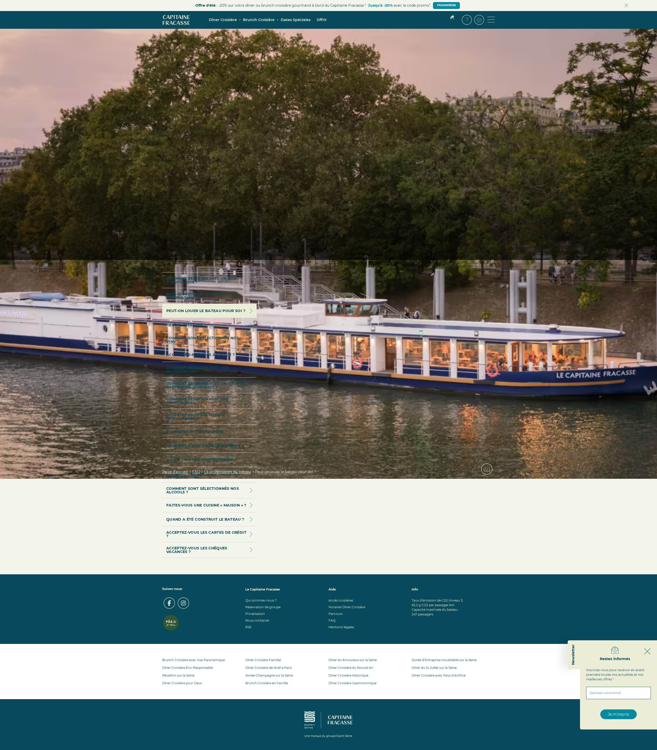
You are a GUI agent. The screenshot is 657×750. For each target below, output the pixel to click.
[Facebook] (169, 603)
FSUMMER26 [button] (446, 5)
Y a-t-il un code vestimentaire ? (201, 459)
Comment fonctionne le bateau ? (203, 445)
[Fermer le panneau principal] (647, 651)
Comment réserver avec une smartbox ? (197, 401)
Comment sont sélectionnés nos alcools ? (202, 490)
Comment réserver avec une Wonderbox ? (197, 369)
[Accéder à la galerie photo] (489, 471)
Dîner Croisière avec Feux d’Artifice (439, 675)
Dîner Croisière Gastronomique (352, 683)
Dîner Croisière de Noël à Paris (268, 668)
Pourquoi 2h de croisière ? (196, 431)
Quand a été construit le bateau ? (205, 519)
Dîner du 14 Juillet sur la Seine (434, 668)
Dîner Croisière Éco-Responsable (187, 668)
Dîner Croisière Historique (348, 675)
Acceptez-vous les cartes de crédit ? (206, 534)
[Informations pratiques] (467, 20)
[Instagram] (183, 603)
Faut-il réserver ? (186, 325)
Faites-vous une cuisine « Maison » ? (206, 505)
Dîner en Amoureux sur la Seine (352, 660)
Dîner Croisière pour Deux (182, 683)
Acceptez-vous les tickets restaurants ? (195, 417)
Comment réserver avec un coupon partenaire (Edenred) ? (205, 385)
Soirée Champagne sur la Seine (269, 675)
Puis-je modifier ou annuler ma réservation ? (201, 296)
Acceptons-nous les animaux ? (200, 354)
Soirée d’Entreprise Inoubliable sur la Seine (444, 660)
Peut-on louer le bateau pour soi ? (205, 310)
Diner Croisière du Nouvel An (350, 668)
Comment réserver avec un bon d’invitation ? (201, 280)
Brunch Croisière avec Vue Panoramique (193, 660)
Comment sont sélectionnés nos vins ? (202, 340)
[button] (455, 20)
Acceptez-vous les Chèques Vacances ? (196, 550)
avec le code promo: (399, 5)
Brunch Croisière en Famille (266, 683)
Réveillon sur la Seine (178, 675)
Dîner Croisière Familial (263, 660)
